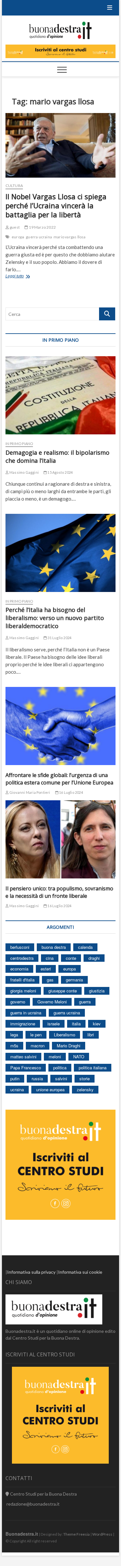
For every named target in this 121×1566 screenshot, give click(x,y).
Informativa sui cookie (80, 1272)
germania (74, 980)
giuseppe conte (62, 991)
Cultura (14, 185)
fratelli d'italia (22, 980)
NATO (78, 1056)
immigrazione (22, 1024)
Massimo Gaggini (24, 472)
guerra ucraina (39, 236)
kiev (97, 1024)
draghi (94, 958)
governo (17, 1002)
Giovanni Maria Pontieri (29, 792)
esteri (46, 969)
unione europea (50, 1089)
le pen (36, 1035)
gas (50, 980)
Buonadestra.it (21, 1533)
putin (14, 1078)
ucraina (17, 1089)
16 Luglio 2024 (70, 792)
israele (53, 1024)
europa (18, 236)
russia (37, 1078)
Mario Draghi (68, 1045)
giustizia (97, 991)
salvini (61, 1078)
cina (50, 958)
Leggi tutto (22, 277)
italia (76, 1024)
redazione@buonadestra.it (33, 1504)
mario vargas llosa (70, 236)
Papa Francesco (25, 1067)
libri (90, 1035)
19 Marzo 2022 (42, 227)
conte (71, 958)
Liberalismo (64, 1035)
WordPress (102, 1534)
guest (14, 227)
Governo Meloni (52, 1002)
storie (84, 1078)
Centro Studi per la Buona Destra (43, 1494)
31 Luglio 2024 (59, 638)
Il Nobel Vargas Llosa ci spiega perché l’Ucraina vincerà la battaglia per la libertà (55, 205)
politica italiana (92, 1067)
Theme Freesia (76, 1534)
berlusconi (19, 947)
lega (14, 1035)
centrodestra (22, 958)
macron (38, 1045)
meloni (55, 1056)
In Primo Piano (19, 443)
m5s (14, 1045)
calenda (85, 947)
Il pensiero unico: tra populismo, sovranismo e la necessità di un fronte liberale (59, 892)
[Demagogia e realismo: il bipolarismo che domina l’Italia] (60, 395)
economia (19, 969)
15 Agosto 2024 (60, 472)
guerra (85, 1002)
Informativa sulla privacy (31, 1272)
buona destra (54, 947)
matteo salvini (23, 1056)
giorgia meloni (23, 991)
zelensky (85, 1089)
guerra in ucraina (25, 1013)
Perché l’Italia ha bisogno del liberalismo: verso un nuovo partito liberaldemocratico (54, 618)
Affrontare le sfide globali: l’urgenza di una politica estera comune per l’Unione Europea (59, 779)
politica (59, 1067)
